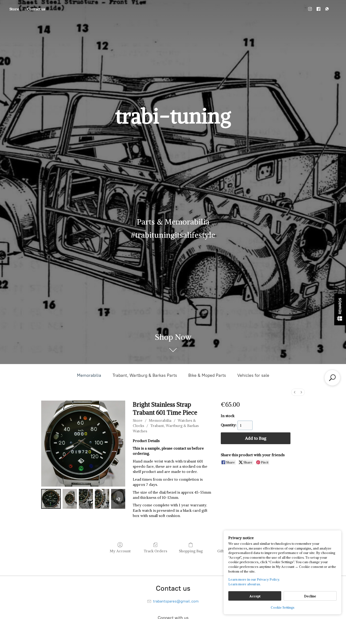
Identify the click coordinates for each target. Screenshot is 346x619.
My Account (120, 551)
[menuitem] (294, 392)
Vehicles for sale (253, 375)
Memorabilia (89, 375)
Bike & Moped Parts (207, 375)
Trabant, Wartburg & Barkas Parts (145, 375)
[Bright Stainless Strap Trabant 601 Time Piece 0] (51, 498)
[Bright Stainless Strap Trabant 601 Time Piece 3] (102, 498)
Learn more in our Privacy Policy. (254, 579)
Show (340, 309)
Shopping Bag (191, 551)
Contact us (36, 9)
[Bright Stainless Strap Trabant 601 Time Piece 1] (70, 498)
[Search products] (332, 377)
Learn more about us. (244, 584)
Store (14, 9)
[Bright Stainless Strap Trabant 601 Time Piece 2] (86, 498)
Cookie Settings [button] (282, 607)
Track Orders (155, 551)
